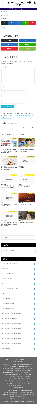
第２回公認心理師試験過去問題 (11, 323)
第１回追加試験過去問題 (9, 318)
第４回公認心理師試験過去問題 (11, 333)
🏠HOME (6, 359)
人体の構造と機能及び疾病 (25, 381)
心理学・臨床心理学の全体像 (24, 366)
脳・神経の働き (26, 370)
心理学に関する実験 (20, 368)
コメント (4, 67)
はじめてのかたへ (7, 278)
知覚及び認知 (30, 368)
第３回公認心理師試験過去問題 (11, 328)
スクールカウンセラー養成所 (18, 4)
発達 (21, 372)
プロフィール (6, 293)
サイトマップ (6, 283)
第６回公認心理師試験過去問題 (11, 343)
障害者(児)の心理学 (28, 372)
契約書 (3, 28)
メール (4, 92)
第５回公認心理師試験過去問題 (11, 338)
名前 (3, 86)
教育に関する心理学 (11, 378)
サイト (3, 99)
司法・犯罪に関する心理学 (24, 378)
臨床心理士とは (6, 348)
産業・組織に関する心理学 (11, 381)
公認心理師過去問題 (8, 308)
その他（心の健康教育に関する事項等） (18, 385)
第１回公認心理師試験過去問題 (11, 313)
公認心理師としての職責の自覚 (11, 364)
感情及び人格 (18, 370)
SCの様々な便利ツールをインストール (19, 9)
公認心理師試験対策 (8, 303)
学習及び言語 (10, 370)
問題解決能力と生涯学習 (26, 364)
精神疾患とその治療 (11, 383)
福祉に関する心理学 (25, 376)
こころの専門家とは (8, 273)
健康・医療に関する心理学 (12, 376)
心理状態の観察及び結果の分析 (13, 374)
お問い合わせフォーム (9, 268)
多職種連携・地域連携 (10, 366)
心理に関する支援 (26, 374)
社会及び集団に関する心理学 (11, 372)
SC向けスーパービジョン (10, 263)
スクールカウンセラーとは (10, 288)
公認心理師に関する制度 (24, 383)
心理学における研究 (8, 368)
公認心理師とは (6, 298)
